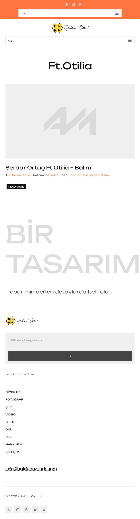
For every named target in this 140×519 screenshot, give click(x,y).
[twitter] (8, 509)
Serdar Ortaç (99, 174)
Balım (73, 174)
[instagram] (17, 509)
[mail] (43, 509)
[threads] (26, 509)
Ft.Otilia (83, 174)
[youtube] (35, 509)
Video (54, 174)
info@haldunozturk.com (31, 468)
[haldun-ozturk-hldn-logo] (21, 318)
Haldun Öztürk (21, 174)
